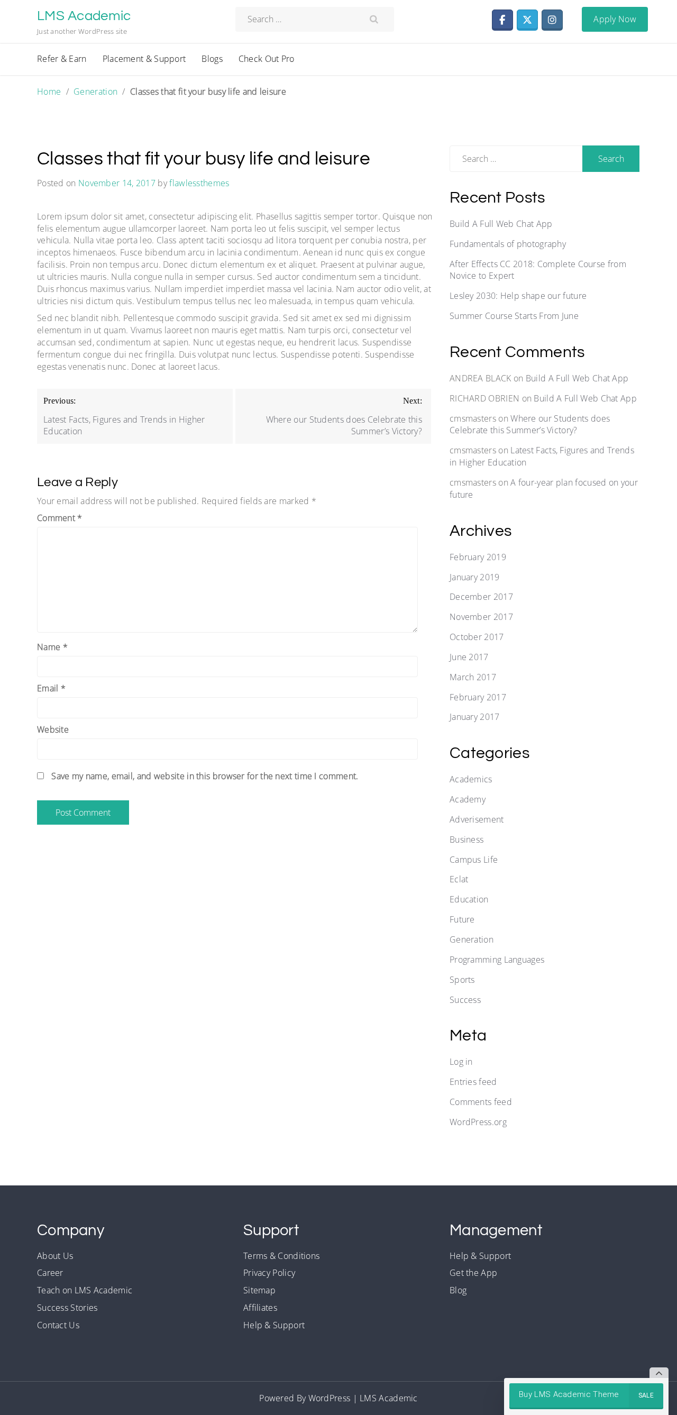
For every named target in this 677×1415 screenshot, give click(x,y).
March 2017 (473, 677)
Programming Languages (497, 959)
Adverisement (477, 819)
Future (462, 919)
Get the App (473, 1273)
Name (52, 647)
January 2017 (475, 717)
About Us (55, 1256)
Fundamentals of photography (508, 244)
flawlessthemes (199, 183)
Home (49, 91)
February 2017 (478, 697)
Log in (461, 1061)
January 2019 (475, 577)
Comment (60, 518)
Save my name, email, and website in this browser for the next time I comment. (204, 776)
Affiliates (260, 1307)
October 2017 (477, 637)
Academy (468, 799)
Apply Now (614, 19)
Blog (458, 1290)
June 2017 (469, 657)
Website (53, 729)
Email (51, 688)
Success (465, 1000)
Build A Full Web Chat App (501, 224)
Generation (95, 91)
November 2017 (481, 617)
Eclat (459, 879)
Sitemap (259, 1290)
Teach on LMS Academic (84, 1290)
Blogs (212, 59)
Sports (462, 979)
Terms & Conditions (281, 1256)
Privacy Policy (269, 1273)
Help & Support (274, 1325)
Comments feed (481, 1102)
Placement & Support (144, 59)
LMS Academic (84, 16)
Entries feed (473, 1082)
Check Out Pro (267, 59)
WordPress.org (478, 1122)
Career (50, 1273)
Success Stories (67, 1307)
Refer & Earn (62, 59)
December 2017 (481, 596)
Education (469, 899)
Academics (471, 779)
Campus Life (474, 859)
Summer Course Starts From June (514, 316)
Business (466, 839)
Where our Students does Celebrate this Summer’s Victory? (530, 424)
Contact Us (58, 1325)
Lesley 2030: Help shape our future (518, 296)
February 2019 (478, 557)
